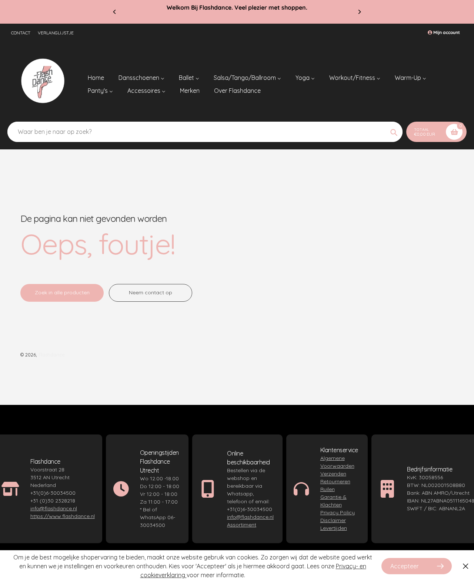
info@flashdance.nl (53, 508)
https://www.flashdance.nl (62, 516)
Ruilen (327, 489)
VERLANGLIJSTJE (56, 32)
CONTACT (20, 32)
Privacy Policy (337, 512)
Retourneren (335, 481)
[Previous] (114, 12)
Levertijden (333, 528)
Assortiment (241, 524)
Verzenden (333, 473)
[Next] (359, 12)
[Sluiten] (465, 566)
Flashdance (52, 355)
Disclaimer (333, 520)
